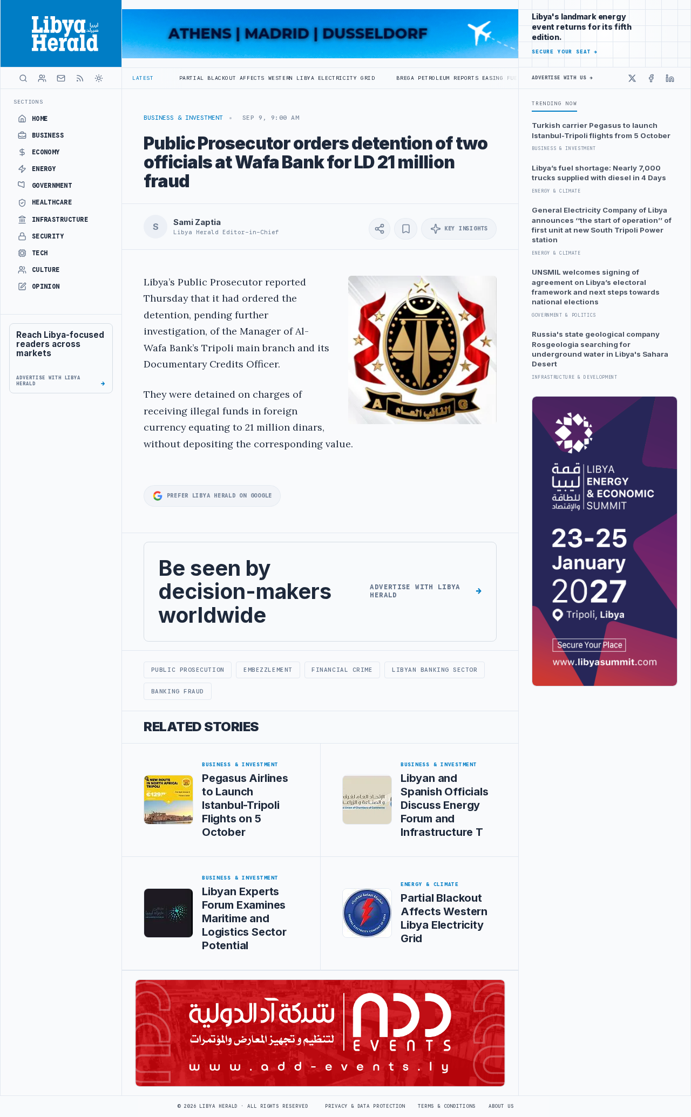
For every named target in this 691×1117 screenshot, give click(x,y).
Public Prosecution (188, 669)
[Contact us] (61, 78)
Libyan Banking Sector (434, 669)
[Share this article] (379, 229)
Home (40, 118)
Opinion (46, 286)
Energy (44, 169)
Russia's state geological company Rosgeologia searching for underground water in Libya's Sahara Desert (600, 349)
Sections (28, 101)
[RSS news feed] (79, 78)
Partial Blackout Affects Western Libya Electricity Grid (237, 77)
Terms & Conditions (446, 1106)
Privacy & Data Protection (365, 1106)
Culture (46, 270)
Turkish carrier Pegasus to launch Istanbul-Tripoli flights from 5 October (601, 130)
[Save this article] (405, 229)
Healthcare (52, 202)
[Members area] (42, 78)
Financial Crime (341, 669)
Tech (40, 253)
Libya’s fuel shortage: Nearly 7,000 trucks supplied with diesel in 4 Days (599, 173)
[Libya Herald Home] (61, 33)
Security (48, 236)
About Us (501, 1106)
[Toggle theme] (98, 78)
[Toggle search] (23, 78)
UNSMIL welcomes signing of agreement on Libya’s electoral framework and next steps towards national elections (596, 287)
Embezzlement (268, 669)
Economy (46, 152)
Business (48, 135)
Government (52, 185)
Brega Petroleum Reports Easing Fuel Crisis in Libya (447, 77)
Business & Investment (183, 117)
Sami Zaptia (196, 222)
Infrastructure (60, 219)
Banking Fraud (177, 691)
